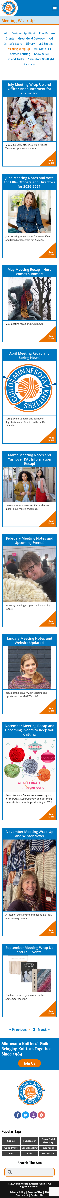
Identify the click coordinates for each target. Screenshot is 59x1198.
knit (29, 1153)
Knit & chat (48, 1153)
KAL (11, 1153)
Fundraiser (29, 1140)
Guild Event (10, 1147)
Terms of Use (35, 1192)
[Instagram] (33, 1115)
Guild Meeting (29, 1147)
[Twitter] (25, 1115)
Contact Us (37, 1195)
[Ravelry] (41, 1115)
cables (11, 1140)
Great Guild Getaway (48, 1141)
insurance (48, 1147)
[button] (55, 8)
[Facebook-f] (17, 1115)
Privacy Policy (17, 1192)
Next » (44, 1029)
